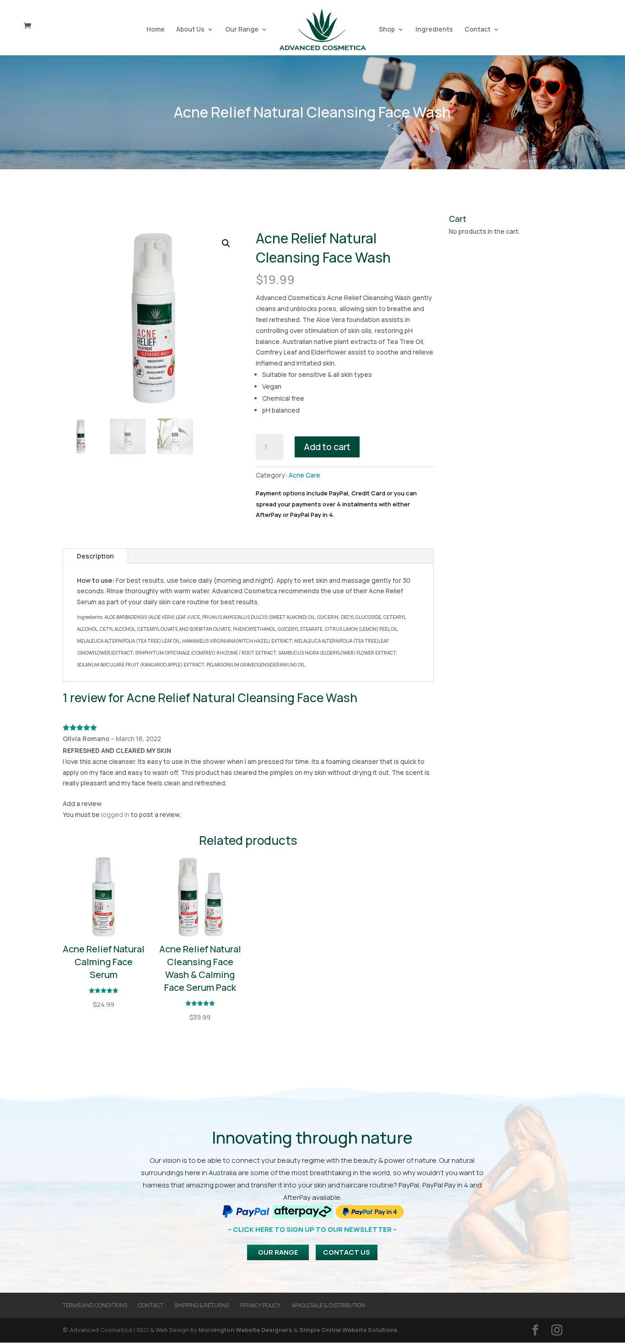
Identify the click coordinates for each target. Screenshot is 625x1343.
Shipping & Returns (201, 1305)
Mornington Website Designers (245, 1330)
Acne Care (304, 475)
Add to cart (327, 447)
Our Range (242, 29)
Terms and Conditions (95, 1305)
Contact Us (346, 1252)
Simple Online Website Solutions (348, 1330)
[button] (226, 243)
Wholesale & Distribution (328, 1305)
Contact (477, 29)
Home (155, 29)
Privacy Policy (260, 1305)
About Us (190, 29)
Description (95, 556)
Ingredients (434, 29)
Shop (387, 29)
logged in (115, 814)
